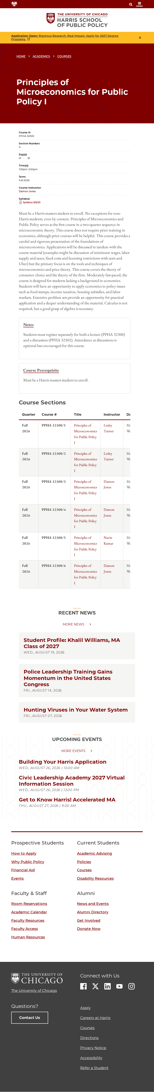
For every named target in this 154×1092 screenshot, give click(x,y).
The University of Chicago (34, 990)
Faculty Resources (27, 920)
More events (73, 751)
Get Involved (88, 920)
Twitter (95, 986)
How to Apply (23, 853)
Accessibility (91, 1058)
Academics (41, 56)
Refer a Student (94, 1068)
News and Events (93, 904)
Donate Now (88, 929)
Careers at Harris (95, 1018)
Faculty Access (24, 929)
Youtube (119, 986)
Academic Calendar (29, 912)
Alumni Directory (92, 912)
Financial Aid (23, 870)
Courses (64, 56)
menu (139, 6)
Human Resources (28, 937)
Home (20, 56)
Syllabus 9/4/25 (32, 202)
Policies (84, 862)
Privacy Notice (93, 1048)
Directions (89, 1038)
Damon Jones (27, 191)
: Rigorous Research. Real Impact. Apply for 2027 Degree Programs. (65, 37)
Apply (85, 1008)
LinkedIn (107, 986)
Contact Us (29, 1018)
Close (140, 37)
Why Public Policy (27, 862)
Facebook (83, 986)
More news (73, 624)
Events (17, 878)
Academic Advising (94, 853)
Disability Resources (95, 878)
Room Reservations (29, 904)
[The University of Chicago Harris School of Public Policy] (77, 20)
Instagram (131, 986)
